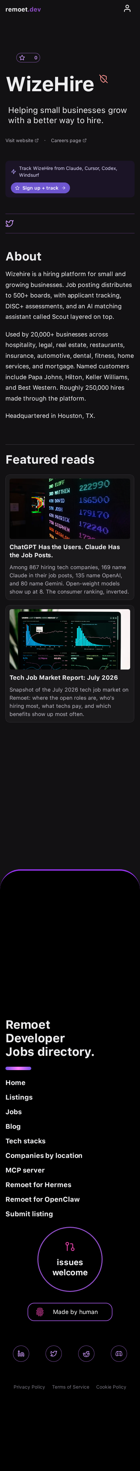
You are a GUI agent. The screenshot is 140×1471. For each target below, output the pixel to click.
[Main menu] (127, 9)
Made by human (75, 1311)
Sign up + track (40, 188)
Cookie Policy (111, 1387)
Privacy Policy (29, 1387)
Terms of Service (70, 1387)
